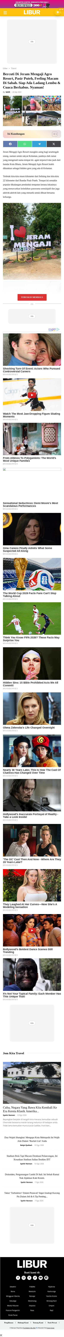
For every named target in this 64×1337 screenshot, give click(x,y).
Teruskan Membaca (32, 297)
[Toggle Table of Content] (53, 134)
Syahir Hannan (9, 1115)
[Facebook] (18, 1278)
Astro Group (50, 1328)
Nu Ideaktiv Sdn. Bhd (29, 1328)
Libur (5, 68)
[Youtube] (41, 1278)
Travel (13, 68)
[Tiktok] (35, 1278)
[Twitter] (29, 1278)
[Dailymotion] (46, 1278)
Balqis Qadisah (26, 1145)
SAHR (8, 92)
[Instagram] (24, 1278)
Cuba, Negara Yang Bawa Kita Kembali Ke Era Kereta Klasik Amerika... (30, 1109)
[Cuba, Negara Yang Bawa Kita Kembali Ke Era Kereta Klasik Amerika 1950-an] (32, 1083)
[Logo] (32, 12)
